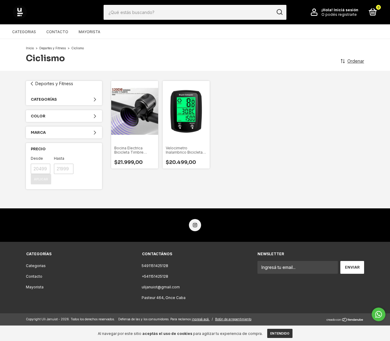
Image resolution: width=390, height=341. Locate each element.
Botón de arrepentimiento (233, 319)
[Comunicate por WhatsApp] (378, 314)
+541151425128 (155, 276)
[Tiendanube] (345, 319)
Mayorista (89, 32)
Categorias (24, 32)
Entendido (279, 333)
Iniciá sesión (346, 10)
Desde (37, 158)
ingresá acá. (201, 319)
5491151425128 (155, 265)
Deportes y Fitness (52, 48)
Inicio (30, 48)
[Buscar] (279, 12)
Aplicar (41, 179)
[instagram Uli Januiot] (195, 225)
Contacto (57, 32)
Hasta (59, 158)
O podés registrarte (339, 14)
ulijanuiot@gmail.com (161, 287)
